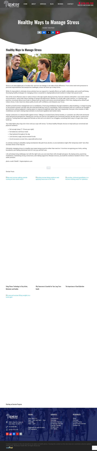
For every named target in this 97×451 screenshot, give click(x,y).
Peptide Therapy (56, 425)
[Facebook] (14, 434)
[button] (36, 4)
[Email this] (39, 32)
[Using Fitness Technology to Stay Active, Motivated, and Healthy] (18, 230)
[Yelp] (17, 434)
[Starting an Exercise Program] (18, 348)
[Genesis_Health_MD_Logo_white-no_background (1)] (12, 3)
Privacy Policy (77, 422)
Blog (74, 418)
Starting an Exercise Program (14, 404)
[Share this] (44, 32)
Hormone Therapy (56, 422)
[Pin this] (57, 32)
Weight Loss (54, 427)
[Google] (7, 434)
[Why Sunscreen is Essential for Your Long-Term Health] (48, 230)
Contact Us (76, 425)
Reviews (75, 420)
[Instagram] (10, 434)
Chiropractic (54, 418)
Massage (53, 420)
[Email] (20, 434)
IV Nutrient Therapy (57, 423)
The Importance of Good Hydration (75, 286)
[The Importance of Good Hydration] (78, 230)
